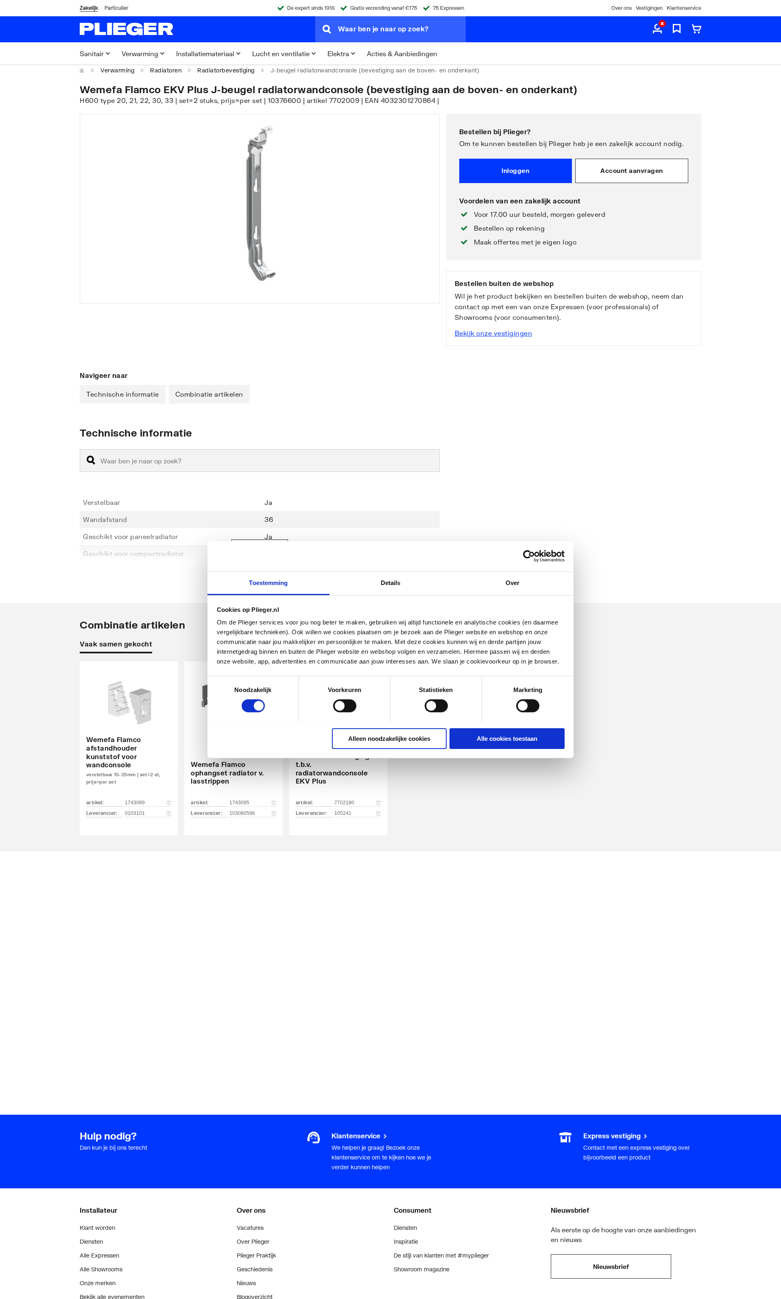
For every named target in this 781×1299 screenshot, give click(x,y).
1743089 (135, 803)
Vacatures (250, 1227)
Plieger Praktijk (256, 1255)
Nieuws (246, 1282)
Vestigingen (649, 8)
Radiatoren (165, 70)
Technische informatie (122, 394)
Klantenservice (684, 8)
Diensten (91, 1241)
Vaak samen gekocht (116, 644)
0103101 (135, 813)
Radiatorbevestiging (226, 70)
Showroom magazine (421, 1269)
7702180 (344, 803)
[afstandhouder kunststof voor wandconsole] (129, 736)
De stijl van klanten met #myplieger (441, 1255)
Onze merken (98, 1282)
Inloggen (515, 170)
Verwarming (117, 70)
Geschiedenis (255, 1269)
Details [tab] (391, 582)
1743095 (239, 803)
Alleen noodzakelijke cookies (389, 738)
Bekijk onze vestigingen (493, 333)
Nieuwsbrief (611, 1266)
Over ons (621, 8)
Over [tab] (512, 582)
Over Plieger (253, 1241)
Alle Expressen (99, 1255)
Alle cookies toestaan (507, 738)
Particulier (116, 8)
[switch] (344, 705)
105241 (342, 813)
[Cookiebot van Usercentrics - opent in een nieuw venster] (529, 556)
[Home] (82, 70)
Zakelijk (89, 8)
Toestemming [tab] (268, 582)
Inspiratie (406, 1241)
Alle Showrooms (101, 1269)
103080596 (242, 813)
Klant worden (97, 1227)
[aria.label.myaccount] (657, 29)
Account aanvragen (631, 170)
